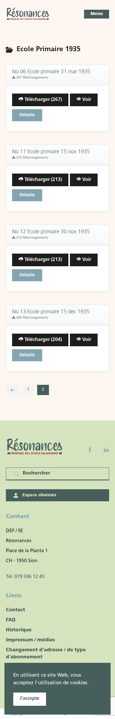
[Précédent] (12, 390)
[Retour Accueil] (28, 14)
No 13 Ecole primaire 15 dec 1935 (50, 312)
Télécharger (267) (42, 99)
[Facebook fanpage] (90, 450)
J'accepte (30, 698)
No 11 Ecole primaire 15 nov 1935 (51, 152)
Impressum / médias (30, 640)
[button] (96, 14)
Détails (27, 115)
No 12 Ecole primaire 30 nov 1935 (51, 232)
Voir (86, 99)
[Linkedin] (106, 450)
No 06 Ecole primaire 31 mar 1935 (51, 72)
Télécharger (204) (42, 339)
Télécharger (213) (42, 179)
